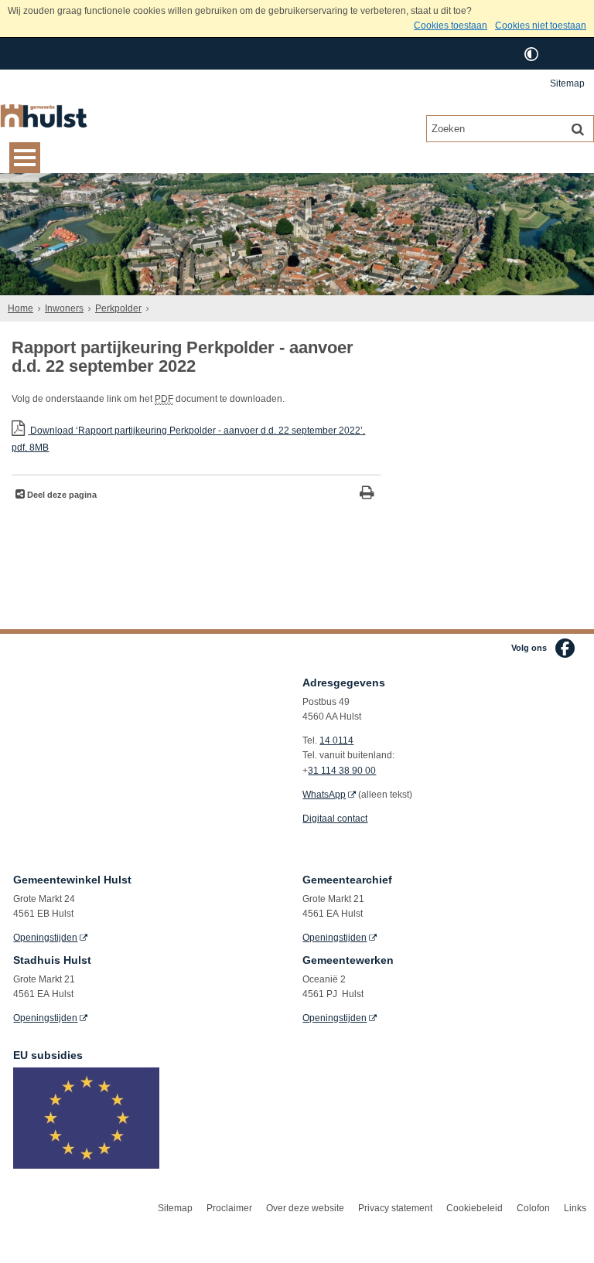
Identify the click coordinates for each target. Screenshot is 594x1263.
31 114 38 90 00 (342, 770)
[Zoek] (577, 128)
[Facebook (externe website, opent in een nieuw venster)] (565, 648)
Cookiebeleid (474, 1208)
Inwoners (64, 308)
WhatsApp (324, 794)
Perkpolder (118, 308)
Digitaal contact (334, 818)
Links (575, 1208)
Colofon (533, 1208)
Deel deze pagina (61, 494)
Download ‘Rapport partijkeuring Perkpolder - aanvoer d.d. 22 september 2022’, (188, 439)
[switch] (531, 53)
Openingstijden (45, 937)
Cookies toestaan (450, 25)
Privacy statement (395, 1208)
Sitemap (567, 83)
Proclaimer (229, 1208)
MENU (24, 157)
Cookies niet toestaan (540, 25)
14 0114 (336, 740)
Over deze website (305, 1208)
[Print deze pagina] (367, 494)
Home (20, 308)
